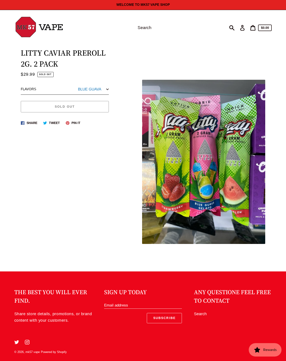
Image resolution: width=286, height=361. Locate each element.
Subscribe (164, 318)
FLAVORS (28, 89)
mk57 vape (32, 352)
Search (200, 314)
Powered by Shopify (54, 352)
